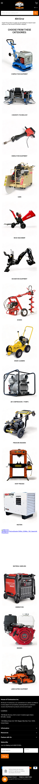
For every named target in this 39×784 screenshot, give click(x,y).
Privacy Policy (12, 777)
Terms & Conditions (25, 777)
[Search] (35, 13)
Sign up (4, 756)
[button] (35, 7)
